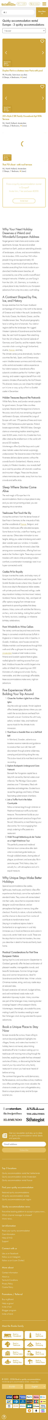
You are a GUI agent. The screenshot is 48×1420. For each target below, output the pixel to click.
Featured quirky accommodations (15, 1192)
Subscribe (24, 1149)
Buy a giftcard (7, 1299)
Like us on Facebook (10, 1253)
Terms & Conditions (10, 1280)
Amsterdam (22, 123)
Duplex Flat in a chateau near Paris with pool (22, 70)
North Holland (11, 123)
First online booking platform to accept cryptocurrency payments (24, 1211)
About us (5, 1276)
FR (3, 74)
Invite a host (6, 1306)
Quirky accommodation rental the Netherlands (21, 1173)
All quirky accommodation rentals (15, 1195)
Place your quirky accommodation (16, 1230)
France (12, 350)
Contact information (10, 1272)
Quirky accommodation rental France (17, 1180)
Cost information (8, 1234)
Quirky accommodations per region (16, 1199)
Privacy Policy (7, 1283)
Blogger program (9, 1310)
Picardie (8, 74)
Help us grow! (8, 1303)
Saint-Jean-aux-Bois (19, 74)
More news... (7, 1218)
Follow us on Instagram (11, 1256)
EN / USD (21, 4)
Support (5, 1241)
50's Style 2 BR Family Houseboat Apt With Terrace (22, 118)
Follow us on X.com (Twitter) (13, 1260)
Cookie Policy (7, 1287)
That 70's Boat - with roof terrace (17, 164)
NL (3, 123)
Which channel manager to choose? (17, 1215)
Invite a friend (7, 1313)
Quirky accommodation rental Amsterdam (19, 1176)
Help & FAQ (7, 1237)
